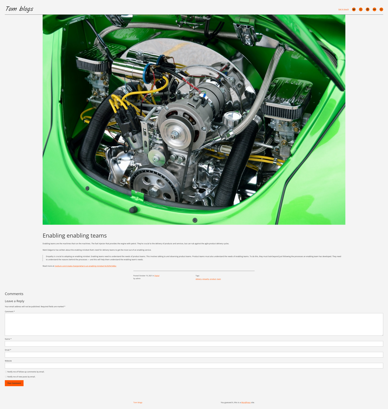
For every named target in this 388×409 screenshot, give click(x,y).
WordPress (246, 402)
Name (8, 339)
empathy (205, 279)
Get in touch (343, 9)
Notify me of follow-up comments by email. (25, 371)
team (219, 279)
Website (8, 361)
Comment (10, 311)
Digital (156, 276)
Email (8, 350)
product (213, 279)
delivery (199, 279)
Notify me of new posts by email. (21, 376)
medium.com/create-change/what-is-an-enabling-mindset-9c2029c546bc (85, 266)
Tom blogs (19, 9)
